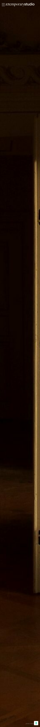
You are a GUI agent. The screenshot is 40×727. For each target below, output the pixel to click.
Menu (3, 4)
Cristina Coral (33, 724)
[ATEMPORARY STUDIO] (20, 4)
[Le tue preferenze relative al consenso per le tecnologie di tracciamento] (36, 723)
